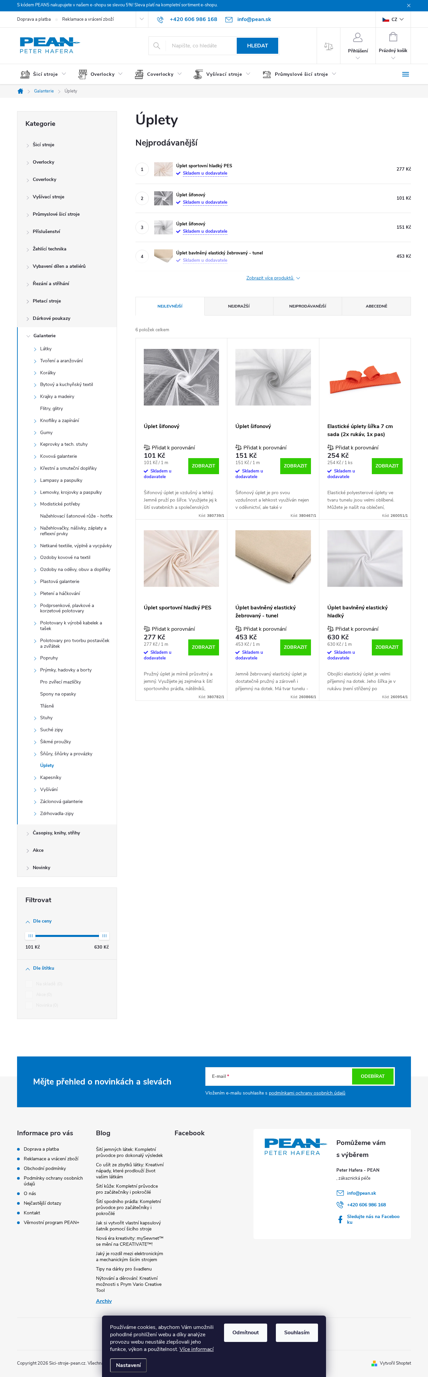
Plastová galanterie (59, 581)
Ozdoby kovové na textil (65, 557)
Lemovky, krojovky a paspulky (71, 492)
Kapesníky (50, 777)
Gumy (46, 432)
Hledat (257, 45)
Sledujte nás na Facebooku (373, 1219)
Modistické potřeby (60, 504)
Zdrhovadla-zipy (57, 813)
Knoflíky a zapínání (59, 420)
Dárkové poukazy (51, 318)
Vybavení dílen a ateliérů (59, 266)
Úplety (47, 765)
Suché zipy (51, 730)
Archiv (104, 1301)
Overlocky (43, 162)
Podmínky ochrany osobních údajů (53, 1181)
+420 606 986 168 (366, 1205)
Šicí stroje (43, 145)
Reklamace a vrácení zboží (88, 19)
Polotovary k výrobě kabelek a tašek (71, 626)
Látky (45, 349)
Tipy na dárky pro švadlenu (124, 1269)
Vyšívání (49, 789)
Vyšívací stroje (48, 197)
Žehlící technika (50, 249)
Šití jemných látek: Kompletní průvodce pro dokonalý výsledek (129, 1152)
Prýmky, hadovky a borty (66, 670)
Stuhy (46, 718)
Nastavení (128, 1365)
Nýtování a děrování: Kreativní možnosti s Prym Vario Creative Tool (129, 1284)
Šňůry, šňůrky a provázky (66, 754)
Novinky (41, 867)
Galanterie (44, 336)
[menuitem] (46, 74)
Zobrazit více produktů (270, 278)
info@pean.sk (361, 1193)
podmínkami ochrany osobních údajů (307, 1093)
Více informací (197, 1349)
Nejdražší (238, 306)
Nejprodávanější (307, 306)
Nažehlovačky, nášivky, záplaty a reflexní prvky (73, 531)
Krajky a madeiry (57, 396)
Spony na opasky (58, 694)
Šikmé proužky (55, 742)
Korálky (48, 373)
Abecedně (376, 306)
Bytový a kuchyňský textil (66, 384)
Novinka (46, 1005)
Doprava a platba (34, 19)
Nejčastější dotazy (42, 1203)
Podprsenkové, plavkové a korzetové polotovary (67, 608)
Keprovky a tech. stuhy (64, 444)
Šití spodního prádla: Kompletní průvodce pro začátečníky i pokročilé (128, 1207)
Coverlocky (44, 179)
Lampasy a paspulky (61, 480)
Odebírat (373, 1076)
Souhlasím (297, 1332)
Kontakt (32, 1213)
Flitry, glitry (51, 408)
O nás (30, 1193)
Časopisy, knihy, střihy (56, 833)
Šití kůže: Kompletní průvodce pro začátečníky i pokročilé (127, 1189)
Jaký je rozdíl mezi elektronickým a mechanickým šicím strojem (129, 1256)
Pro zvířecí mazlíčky (60, 682)
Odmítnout (245, 1332)
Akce (38, 850)
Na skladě (48, 984)
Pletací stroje (47, 301)
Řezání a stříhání (51, 283)
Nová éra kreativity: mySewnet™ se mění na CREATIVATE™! (130, 1241)
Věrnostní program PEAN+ (51, 1222)
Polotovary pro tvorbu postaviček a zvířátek (74, 643)
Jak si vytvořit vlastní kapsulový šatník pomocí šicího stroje (128, 1226)
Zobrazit (203, 466)
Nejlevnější (169, 306)
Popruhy (49, 658)
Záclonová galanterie (61, 801)
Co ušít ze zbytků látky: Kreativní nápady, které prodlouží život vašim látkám (130, 1171)
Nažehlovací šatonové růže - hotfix (76, 516)
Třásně (47, 706)
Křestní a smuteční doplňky (68, 468)
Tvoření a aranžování (61, 361)
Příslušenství (46, 231)
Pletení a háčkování (60, 593)
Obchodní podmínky (45, 1168)
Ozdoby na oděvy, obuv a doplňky (75, 569)
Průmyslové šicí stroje (56, 214)
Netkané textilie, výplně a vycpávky (76, 546)
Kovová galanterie (58, 456)
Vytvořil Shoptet (395, 1363)
